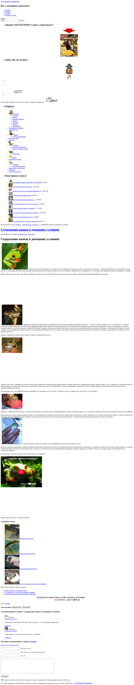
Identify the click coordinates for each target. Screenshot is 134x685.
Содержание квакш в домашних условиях (30, 229)
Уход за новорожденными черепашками (32, 584)
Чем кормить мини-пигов (27, 569)
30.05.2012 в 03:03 (11, 631)
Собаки (15, 164)
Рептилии (16, 154)
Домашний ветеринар (16, 128)
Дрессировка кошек (19, 136)
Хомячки (16, 123)
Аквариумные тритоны (27, 553)
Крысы (15, 117)
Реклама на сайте (10, 15)
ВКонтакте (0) (17, 607)
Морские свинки (18, 119)
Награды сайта (14, 138)
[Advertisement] (67, 290)
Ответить (8, 626)
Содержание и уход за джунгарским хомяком (20, 592)
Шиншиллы (17, 126)
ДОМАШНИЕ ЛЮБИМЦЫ (10, 1)
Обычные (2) (26, 607)
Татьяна (32, 641)
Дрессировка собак (19, 166)
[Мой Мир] (75, 599)
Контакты (8, 12)
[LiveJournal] (77, 599)
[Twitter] (70, 599)
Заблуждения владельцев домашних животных (20, 594)
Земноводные (13, 130)
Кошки (15, 135)
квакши (7, 603)
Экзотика (12, 170)
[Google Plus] (79, 599)
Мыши (15, 121)
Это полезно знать (15, 171)
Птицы (15, 145)
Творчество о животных (17, 168)
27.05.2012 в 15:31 (11, 619)
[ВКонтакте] (68, 599)
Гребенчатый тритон (26, 538)
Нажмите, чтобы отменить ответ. (10, 645)
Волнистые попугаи (19, 147)
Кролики (16, 115)
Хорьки (15, 124)
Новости (11, 140)
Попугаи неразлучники (20, 149)
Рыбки (14, 157)
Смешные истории (15, 159)
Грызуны (16, 114)
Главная (7, 10)
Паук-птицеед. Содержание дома (16, 590)
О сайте (7, 13)
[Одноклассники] (73, 599)
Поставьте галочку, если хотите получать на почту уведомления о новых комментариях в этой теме (36, 680)
